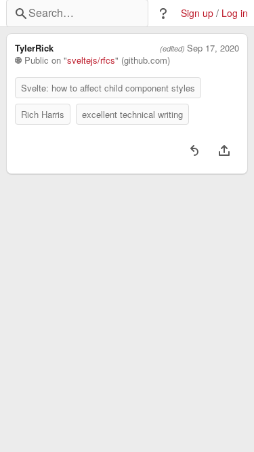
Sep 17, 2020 (213, 48)
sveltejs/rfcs (91, 60)
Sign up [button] (197, 13)
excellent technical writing (132, 114)
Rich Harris (42, 114)
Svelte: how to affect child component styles (108, 87)
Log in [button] (234, 13)
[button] (163, 13)
